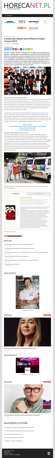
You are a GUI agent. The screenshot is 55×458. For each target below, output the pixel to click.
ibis (9, 236)
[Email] (29, 49)
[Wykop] (23, 49)
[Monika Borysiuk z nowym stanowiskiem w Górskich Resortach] (27, 331)
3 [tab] (25, 374)
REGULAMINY (7, 451)
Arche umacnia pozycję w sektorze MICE (14, 437)
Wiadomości (12, 36)
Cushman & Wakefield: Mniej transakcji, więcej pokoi (17, 256)
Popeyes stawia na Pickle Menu (12, 264)
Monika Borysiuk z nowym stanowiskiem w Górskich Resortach (20, 348)
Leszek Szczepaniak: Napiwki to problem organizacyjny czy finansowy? (22, 415)
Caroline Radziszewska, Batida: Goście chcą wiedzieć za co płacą (19, 248)
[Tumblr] (21, 49)
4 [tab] (27, 310)
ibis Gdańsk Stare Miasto (16, 236)
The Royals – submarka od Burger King (13, 440)
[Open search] (50, 15)
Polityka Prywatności (8, 453)
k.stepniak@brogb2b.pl (39, 204)
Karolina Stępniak (15, 43)
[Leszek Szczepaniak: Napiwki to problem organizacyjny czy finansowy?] (27, 398)
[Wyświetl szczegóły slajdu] (27, 292)
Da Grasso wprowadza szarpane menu (13, 434)
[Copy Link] (31, 49)
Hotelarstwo (7, 36)
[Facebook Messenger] (8, 49)
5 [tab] (28, 374)
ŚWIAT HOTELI (27, 124)
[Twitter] (10, 49)
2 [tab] (24, 310)
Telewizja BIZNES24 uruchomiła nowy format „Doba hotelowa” (19, 244)
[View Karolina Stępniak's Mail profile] (18, 214)
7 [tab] (32, 310)
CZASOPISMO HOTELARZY (27, 128)
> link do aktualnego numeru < (27, 130)
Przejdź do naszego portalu (12, 454)
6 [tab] (30, 310)
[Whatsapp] (26, 49)
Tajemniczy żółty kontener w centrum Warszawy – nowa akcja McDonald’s (22, 260)
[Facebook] (5, 49)
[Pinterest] (16, 49)
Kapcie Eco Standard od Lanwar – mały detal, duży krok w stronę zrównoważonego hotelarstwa (26, 252)
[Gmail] (18, 49)
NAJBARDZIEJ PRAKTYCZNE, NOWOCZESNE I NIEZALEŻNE (27, 126)
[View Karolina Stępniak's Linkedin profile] (18, 211)
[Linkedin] (13, 49)
